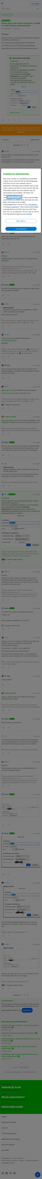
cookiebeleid (32, 204)
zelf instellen (27, 214)
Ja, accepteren (21, 229)
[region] (21, 201)
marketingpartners (14, 197)
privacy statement (12, 207)
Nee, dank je (21, 221)
